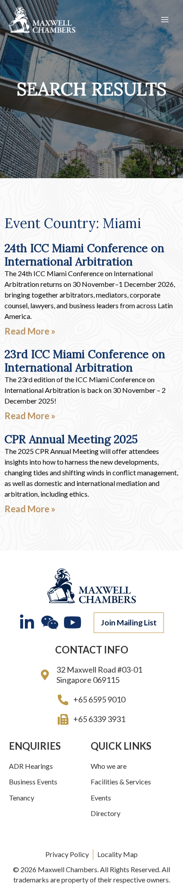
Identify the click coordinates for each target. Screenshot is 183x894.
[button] (129, 622)
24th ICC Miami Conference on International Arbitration (84, 255)
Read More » (30, 331)
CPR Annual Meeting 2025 (71, 439)
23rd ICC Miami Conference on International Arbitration (84, 361)
